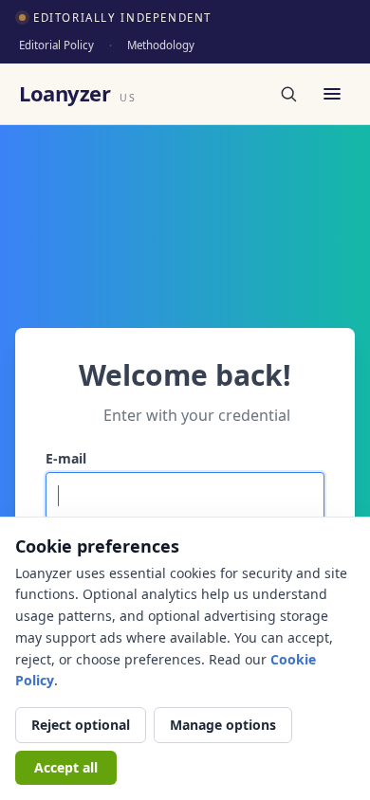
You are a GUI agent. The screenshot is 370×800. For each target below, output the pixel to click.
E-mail (66, 458)
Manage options (223, 725)
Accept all (66, 767)
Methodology (160, 45)
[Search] (288, 94)
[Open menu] (332, 94)
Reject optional (80, 725)
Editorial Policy (56, 45)
